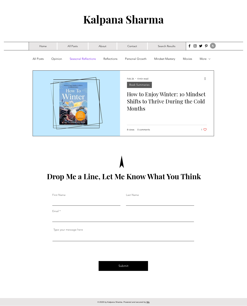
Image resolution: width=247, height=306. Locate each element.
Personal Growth (135, 59)
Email (55, 211)
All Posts (38, 59)
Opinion (56, 59)
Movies (187, 59)
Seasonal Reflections (83, 59)
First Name (59, 195)
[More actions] (206, 78)
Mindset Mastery (164, 59)
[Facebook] (189, 46)
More (203, 59)
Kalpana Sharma (123, 19)
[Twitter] (201, 46)
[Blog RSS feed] (213, 46)
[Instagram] (195, 46)
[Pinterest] (206, 46)
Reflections (110, 59)
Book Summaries (139, 84)
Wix (148, 302)
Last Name (132, 195)
